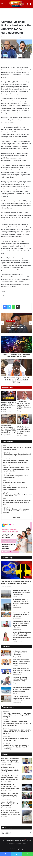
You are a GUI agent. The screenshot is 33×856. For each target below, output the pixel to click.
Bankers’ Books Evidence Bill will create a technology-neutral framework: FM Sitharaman (21, 624)
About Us (5, 846)
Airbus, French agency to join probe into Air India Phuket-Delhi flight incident (22, 689)
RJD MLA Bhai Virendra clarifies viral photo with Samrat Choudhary (20, 679)
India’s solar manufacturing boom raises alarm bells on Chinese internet (21, 592)
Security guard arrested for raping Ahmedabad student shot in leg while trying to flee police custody (8, 429)
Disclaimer (27, 846)
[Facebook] (5, 307)
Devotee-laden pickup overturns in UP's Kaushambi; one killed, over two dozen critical (8, 405)
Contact (11, 846)
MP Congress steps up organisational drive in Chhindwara (20, 653)
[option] (16, 323)
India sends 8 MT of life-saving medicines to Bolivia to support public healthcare (10, 812)
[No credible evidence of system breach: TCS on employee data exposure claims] (6, 605)
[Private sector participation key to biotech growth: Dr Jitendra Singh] (6, 614)
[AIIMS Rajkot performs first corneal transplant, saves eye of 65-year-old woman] (27, 777)
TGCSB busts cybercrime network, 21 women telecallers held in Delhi (16, 582)
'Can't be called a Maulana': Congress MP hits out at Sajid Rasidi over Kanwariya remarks (24, 405)
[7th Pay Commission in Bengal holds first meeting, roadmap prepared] (6, 699)
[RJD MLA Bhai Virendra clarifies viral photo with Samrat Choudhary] (6, 680)
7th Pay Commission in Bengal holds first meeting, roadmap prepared (21, 698)
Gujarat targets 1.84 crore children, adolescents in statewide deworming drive (10, 795)
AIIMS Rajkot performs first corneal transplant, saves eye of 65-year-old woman (10, 777)
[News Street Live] (16, 4)
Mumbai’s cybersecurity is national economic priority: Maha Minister (21, 670)
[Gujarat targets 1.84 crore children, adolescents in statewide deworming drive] (27, 795)
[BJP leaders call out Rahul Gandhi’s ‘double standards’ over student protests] (6, 662)
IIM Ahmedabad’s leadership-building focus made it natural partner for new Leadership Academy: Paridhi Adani (22, 635)
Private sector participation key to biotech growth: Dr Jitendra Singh (21, 614)
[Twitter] (9, 307)
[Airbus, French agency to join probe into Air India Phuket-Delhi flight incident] (6, 690)
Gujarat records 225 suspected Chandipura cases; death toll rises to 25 (10, 786)
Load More (16, 517)
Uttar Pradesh (10, 320)
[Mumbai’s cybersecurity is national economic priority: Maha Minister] (6, 671)
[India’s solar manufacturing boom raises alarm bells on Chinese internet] (6, 594)
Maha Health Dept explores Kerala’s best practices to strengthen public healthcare (10, 760)
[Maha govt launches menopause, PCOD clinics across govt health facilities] (27, 769)
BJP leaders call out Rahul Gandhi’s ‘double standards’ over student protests (21, 661)
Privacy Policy (19, 846)
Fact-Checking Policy (16, 849)
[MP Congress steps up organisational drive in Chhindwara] (6, 653)
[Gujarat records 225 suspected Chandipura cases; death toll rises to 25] (27, 787)
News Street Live (7, 37)
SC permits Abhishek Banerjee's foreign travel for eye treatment (10, 804)
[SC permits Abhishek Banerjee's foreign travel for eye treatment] (27, 804)
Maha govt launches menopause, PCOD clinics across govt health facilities (10, 769)
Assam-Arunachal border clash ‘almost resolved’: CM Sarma (16, 327)
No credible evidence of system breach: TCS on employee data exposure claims (21, 602)
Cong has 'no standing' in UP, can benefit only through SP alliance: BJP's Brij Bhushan (23, 429)
